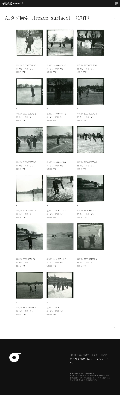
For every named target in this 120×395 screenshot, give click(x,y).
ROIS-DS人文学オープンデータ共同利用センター (89, 375)
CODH (73, 354)
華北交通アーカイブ (88, 354)
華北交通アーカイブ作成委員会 (82, 373)
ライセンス (81, 380)
